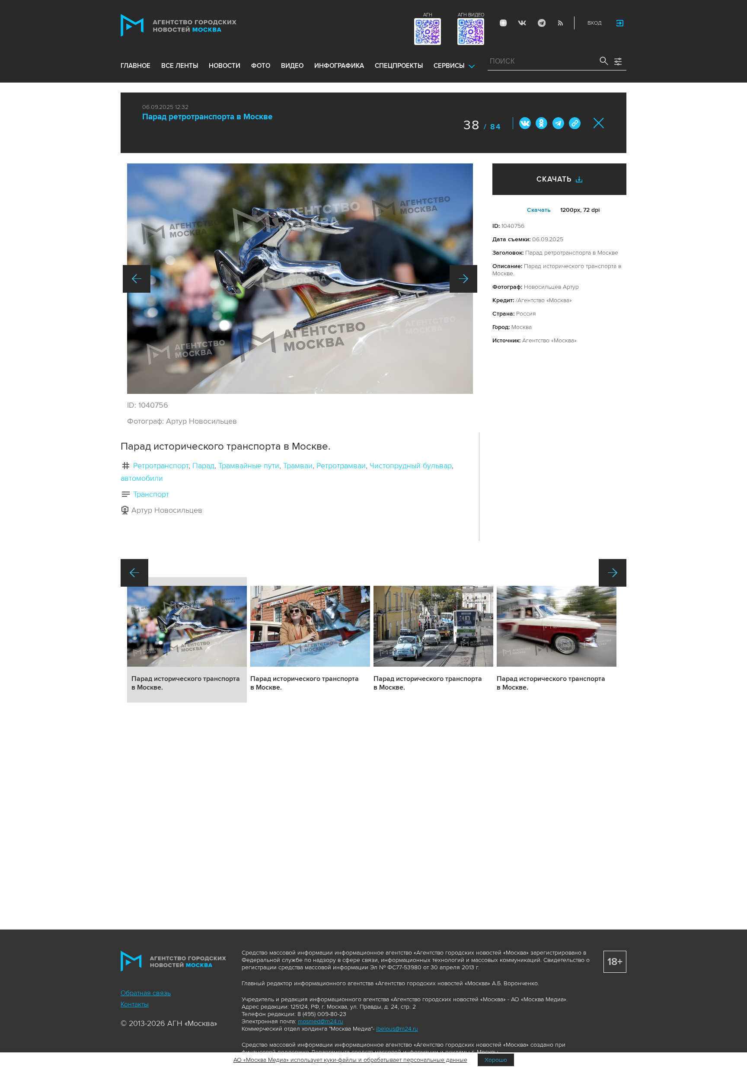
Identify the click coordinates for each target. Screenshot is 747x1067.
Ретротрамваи (341, 465)
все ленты (179, 66)
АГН (427, 15)
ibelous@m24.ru (397, 1028)
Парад (203, 465)
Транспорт (151, 494)
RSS (560, 22)
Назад (136, 279)
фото (260, 66)
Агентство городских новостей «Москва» (195, 25)
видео (292, 66)
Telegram (541, 22)
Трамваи (298, 465)
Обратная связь (146, 993)
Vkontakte (522, 22)
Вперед (463, 279)
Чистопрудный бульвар (411, 465)
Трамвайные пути (248, 465)
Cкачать (539, 210)
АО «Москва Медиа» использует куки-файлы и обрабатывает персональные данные (350, 1060)
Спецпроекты (399, 66)
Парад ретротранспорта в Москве (207, 117)
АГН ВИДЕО (471, 15)
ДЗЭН (503, 22)
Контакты (135, 1004)
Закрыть (599, 123)
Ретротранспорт (160, 465)
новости (224, 66)
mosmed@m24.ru (320, 1021)
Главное (135, 66)
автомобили (142, 478)
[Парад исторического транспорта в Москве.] (300, 278)
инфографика (339, 66)
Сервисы (449, 66)
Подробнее (187, 640)
